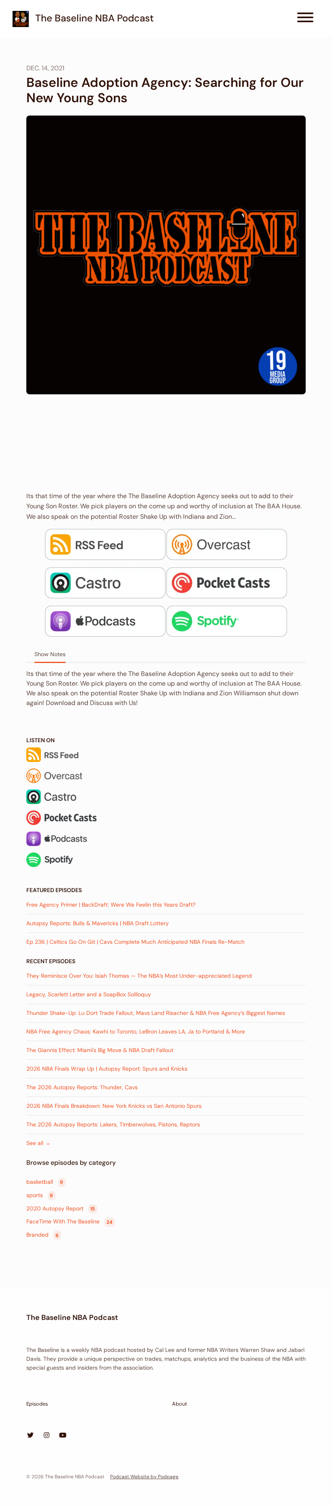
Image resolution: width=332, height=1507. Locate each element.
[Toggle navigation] (305, 18)
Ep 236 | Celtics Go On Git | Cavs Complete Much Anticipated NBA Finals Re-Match (135, 941)
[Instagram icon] (47, 1435)
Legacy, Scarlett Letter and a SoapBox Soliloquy (88, 994)
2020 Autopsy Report (60, 1208)
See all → (38, 1143)
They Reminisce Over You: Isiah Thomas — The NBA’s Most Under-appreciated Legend (139, 975)
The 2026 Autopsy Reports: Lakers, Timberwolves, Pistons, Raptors (113, 1124)
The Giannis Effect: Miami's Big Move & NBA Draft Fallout (99, 1050)
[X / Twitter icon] (30, 1435)
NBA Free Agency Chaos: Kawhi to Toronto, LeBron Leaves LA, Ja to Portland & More (135, 1031)
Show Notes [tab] (50, 654)
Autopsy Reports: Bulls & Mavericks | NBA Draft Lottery (97, 923)
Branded (42, 1235)
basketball (44, 1181)
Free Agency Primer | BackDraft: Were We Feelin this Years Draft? (111, 904)
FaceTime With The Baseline (69, 1221)
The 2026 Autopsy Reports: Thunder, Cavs (82, 1087)
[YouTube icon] (63, 1435)
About (179, 1403)
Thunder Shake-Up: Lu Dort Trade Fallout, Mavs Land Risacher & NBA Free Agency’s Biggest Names (155, 1013)
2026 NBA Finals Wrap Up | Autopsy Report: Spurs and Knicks (106, 1068)
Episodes (37, 1403)
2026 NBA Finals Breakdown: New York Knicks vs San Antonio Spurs (114, 1105)
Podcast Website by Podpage (144, 1476)
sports (39, 1195)
